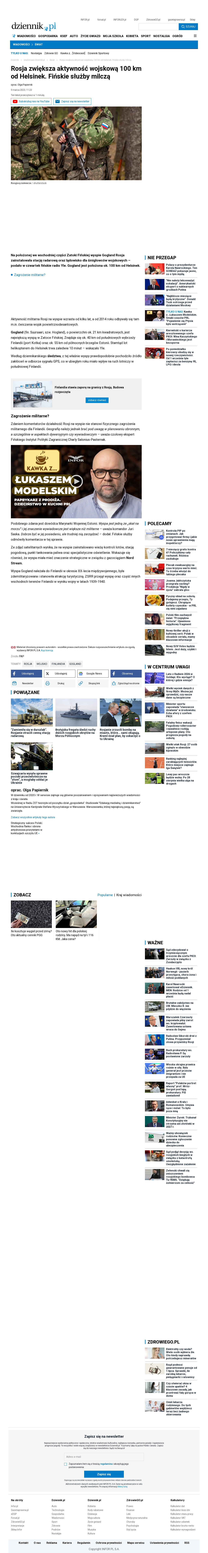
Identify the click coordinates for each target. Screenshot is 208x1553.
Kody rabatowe (95, 1510)
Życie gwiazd (94, 1521)
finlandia (58, 664)
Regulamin (83, 1542)
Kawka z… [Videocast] (72, 53)
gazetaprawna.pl (176, 19)
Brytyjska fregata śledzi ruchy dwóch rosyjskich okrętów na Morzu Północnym (75, 732)
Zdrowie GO (51, 53)
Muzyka (92, 1529)
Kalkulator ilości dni (180, 1510)
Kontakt (23, 1542)
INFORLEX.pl (120, 19)
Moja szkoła (94, 1518)
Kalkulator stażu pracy (182, 1514)
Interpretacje (17, 1525)
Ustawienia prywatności (164, 1542)
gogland (75, 664)
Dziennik (15, 60)
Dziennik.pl (58, 1500)
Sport (54, 1521)
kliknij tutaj (122, 1487)
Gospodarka (58, 1514)
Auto (54, 1506)
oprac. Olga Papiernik (21, 84)
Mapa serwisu (135, 1542)
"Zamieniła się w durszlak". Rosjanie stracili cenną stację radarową (30, 732)
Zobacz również (97, 400)
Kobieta (92, 1506)
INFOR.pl (85, 19)
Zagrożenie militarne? (29, 275)
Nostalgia (36, 53)
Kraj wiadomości (129, 895)
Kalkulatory (177, 1500)
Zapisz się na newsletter (75, 101)
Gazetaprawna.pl (20, 1510)
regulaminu (106, 1464)
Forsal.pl (15, 1518)
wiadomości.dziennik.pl (34, 60)
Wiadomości (21, 44)
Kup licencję (47, 650)
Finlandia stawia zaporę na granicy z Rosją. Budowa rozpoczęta (89, 390)
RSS (186, 1542)
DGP (136, 19)
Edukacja (92, 1514)
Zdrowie (56, 1525)
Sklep (192, 19)
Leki (128, 1514)
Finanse (130, 1510)
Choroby (130, 1521)
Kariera (67, 1542)
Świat (39, 44)
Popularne (105, 895)
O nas (37, 1542)
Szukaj (190, 26)
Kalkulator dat (178, 1506)
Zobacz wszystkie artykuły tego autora (33, 817)
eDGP (14, 1514)
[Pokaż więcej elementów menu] (195, 36)
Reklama (51, 1542)
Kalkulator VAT (178, 1518)
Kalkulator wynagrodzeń (183, 1529)
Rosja (28, 664)
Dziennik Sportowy (98, 53)
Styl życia (131, 1529)
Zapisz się (104, 1474)
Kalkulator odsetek (180, 1521)
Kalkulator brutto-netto (182, 1525)
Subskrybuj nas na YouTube (34, 101)
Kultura (91, 1533)
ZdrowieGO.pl (153, 19)
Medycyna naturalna (136, 1518)
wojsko (42, 664)
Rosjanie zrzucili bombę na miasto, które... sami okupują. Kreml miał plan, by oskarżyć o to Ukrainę (120, 734)
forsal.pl (101, 19)
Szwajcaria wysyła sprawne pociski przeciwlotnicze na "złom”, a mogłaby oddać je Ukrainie (29, 778)
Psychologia (132, 1525)
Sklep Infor (16, 1529)
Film (90, 1525)
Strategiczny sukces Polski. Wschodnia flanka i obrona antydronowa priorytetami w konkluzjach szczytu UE (27, 828)
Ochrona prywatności (109, 1542)
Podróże (56, 1529)
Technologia (58, 1510)
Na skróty (17, 1500)
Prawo (129, 1506)
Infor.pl (14, 1506)
